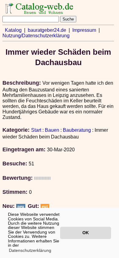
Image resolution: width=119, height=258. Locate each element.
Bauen (52, 130)
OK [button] (85, 232)
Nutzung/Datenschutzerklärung (36, 35)
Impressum (84, 30)
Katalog (13, 30)
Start (36, 130)
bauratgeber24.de (47, 30)
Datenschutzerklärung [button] (30, 250)
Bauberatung (77, 130)
